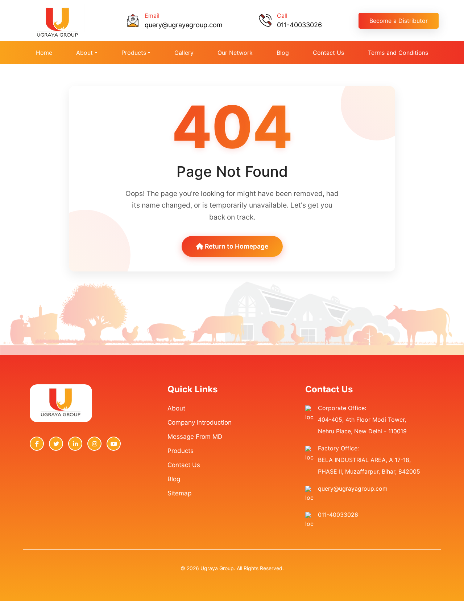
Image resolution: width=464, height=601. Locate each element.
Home (44, 52)
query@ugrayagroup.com (184, 25)
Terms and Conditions (398, 52)
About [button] (84, 52)
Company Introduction (199, 422)
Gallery (184, 52)
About (176, 408)
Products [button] (133, 52)
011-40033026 (299, 25)
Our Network (235, 52)
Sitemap (179, 493)
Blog (283, 52)
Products (180, 450)
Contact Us (328, 52)
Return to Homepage (235, 246)
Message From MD (194, 436)
